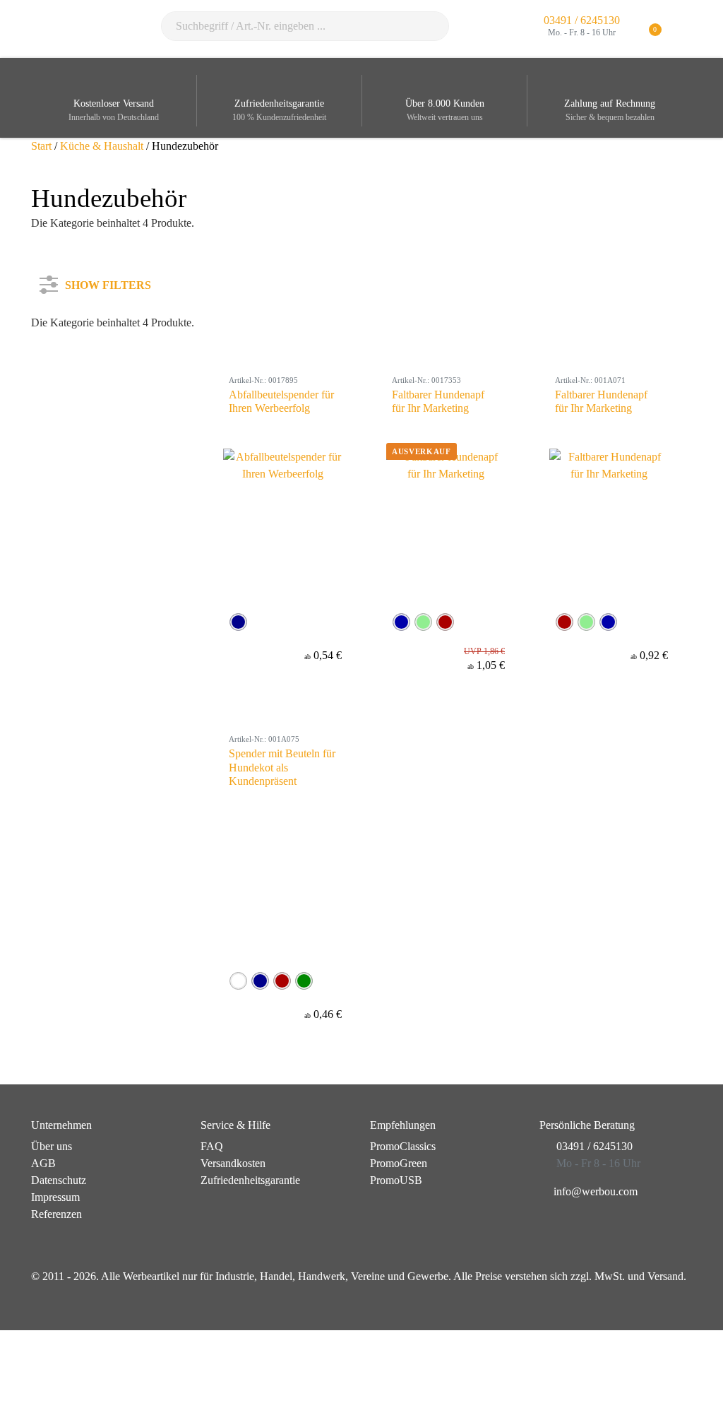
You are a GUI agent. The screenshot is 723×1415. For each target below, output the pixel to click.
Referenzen (56, 1214)
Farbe (60, 384)
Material (66, 431)
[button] (684, 29)
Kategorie (70, 337)
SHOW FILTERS (108, 282)
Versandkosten (233, 1163)
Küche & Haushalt (101, 146)
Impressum (55, 1197)
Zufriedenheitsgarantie (250, 1180)
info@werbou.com (596, 1191)
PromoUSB (396, 1180)
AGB (43, 1163)
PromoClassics (403, 1146)
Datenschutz (58, 1180)
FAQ (212, 1146)
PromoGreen (398, 1163)
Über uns (51, 1146)
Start (41, 146)
